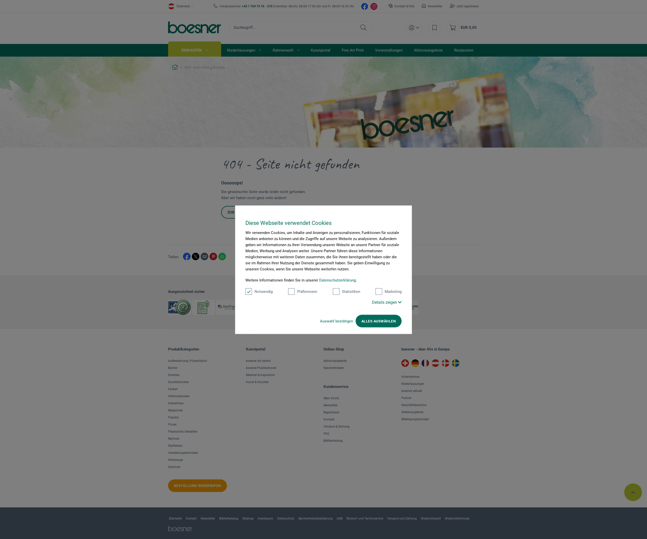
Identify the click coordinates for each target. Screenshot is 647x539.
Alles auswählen (378, 321)
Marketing (393, 291)
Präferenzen (307, 291)
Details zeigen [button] (385, 302)
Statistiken (351, 291)
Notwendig (264, 291)
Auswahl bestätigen (336, 321)
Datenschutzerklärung (337, 280)
